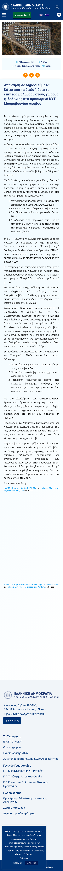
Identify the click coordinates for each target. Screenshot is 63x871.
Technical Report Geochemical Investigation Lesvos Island (31, 584)
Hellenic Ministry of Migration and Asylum (26, 587)
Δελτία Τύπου (34, 66)
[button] (57, 7)
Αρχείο (48, 66)
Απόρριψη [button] (18, 863)
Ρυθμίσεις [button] (24, 858)
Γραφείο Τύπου (21, 66)
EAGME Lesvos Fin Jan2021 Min (20, 488)
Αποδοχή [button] (31, 863)
